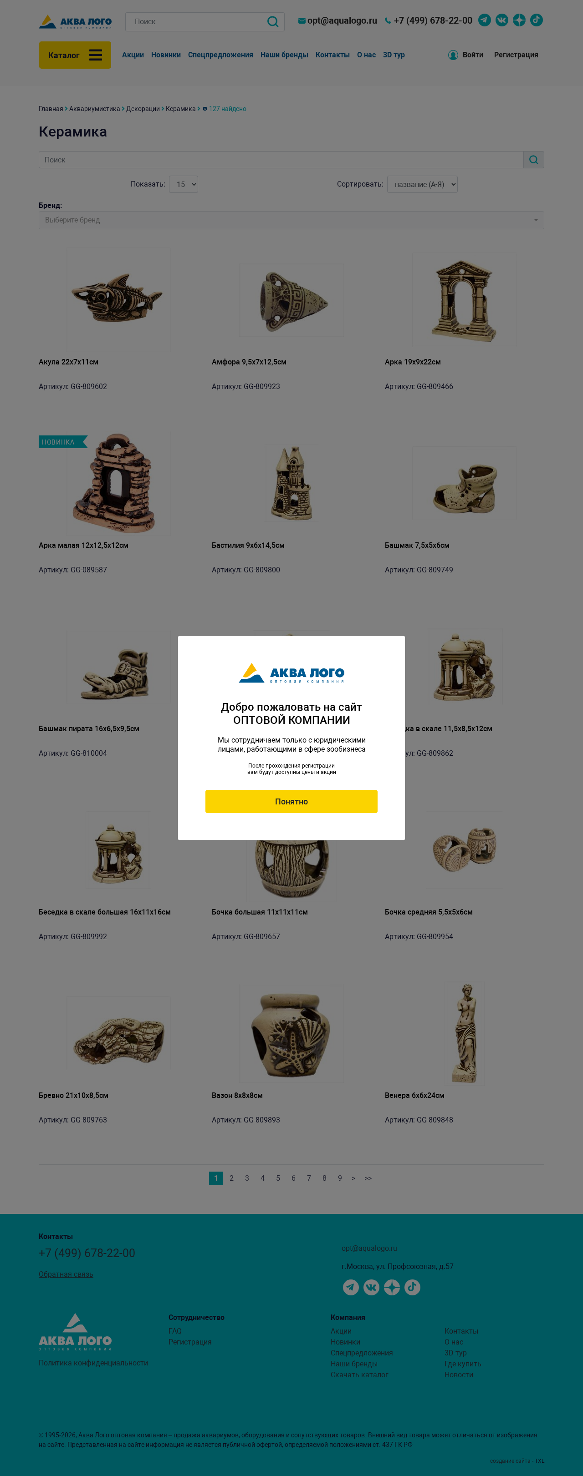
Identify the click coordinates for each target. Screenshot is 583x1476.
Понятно (291, 801)
